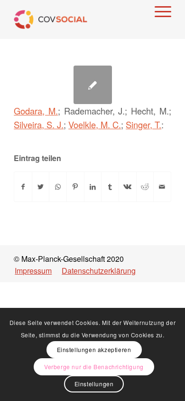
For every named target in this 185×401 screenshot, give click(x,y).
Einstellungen (94, 384)
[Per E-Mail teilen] (162, 186)
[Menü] (158, 9)
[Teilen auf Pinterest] (75, 186)
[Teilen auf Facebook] (23, 186)
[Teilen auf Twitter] (40, 186)
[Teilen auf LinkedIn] (93, 186)
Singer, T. (143, 124)
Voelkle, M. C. (94, 124)
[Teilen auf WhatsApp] (57, 186)
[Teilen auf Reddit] (145, 186)
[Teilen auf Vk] (127, 186)
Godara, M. (36, 111)
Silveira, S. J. (39, 124)
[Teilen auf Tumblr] (110, 186)
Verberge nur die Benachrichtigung (94, 367)
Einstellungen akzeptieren (94, 349)
